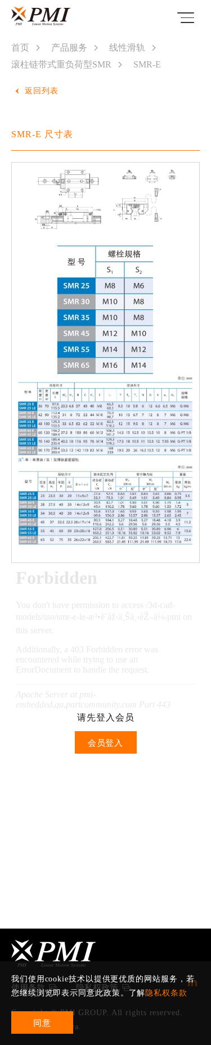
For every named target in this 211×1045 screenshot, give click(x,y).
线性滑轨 (127, 47)
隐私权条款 (166, 993)
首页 (20, 47)
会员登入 (106, 742)
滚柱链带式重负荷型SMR (61, 64)
